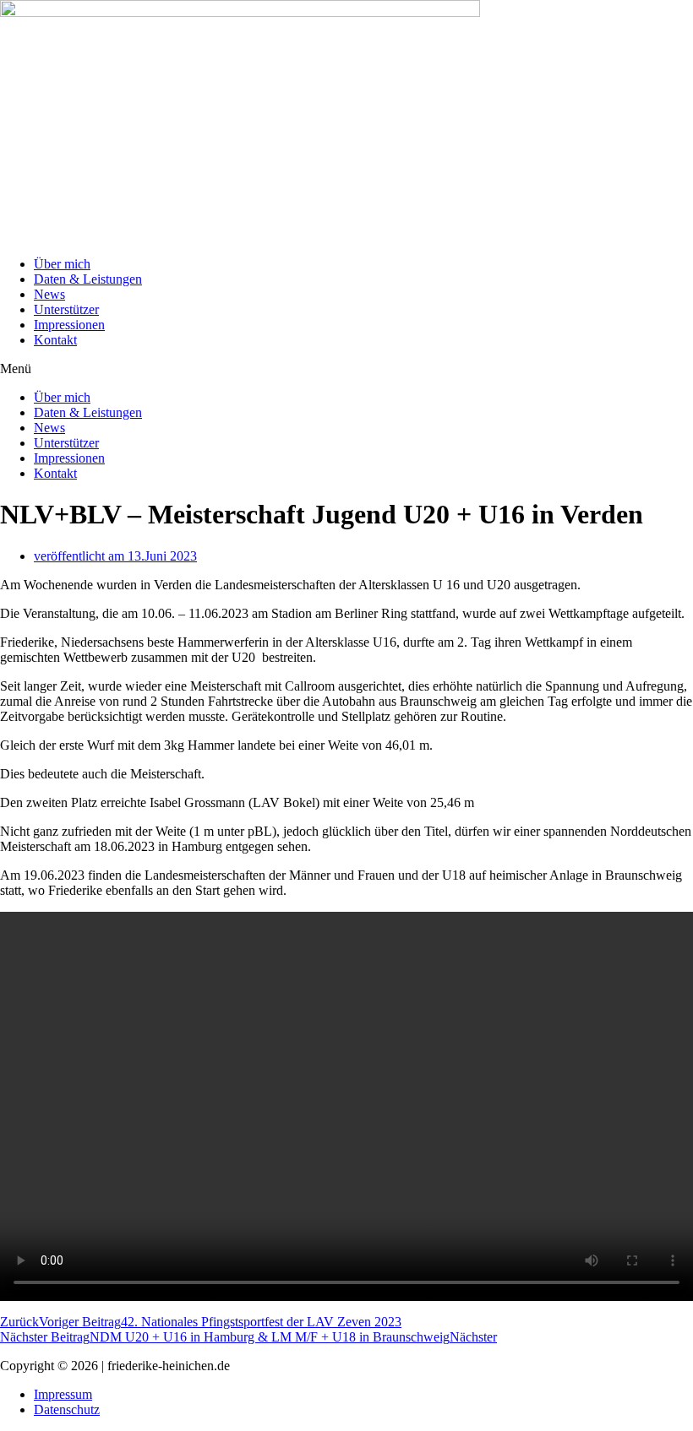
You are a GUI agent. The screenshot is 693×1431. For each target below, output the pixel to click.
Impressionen (69, 324)
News (49, 294)
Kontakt (55, 340)
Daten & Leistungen (88, 279)
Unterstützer (66, 309)
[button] (346, 369)
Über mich (62, 264)
